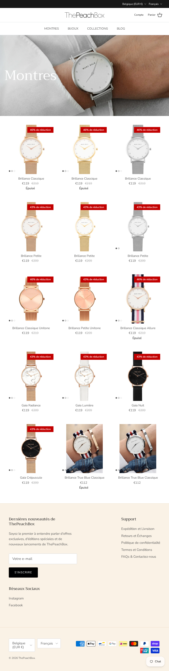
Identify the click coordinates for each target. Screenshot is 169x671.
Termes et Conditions (136, 550)
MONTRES (51, 29)
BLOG (121, 29)
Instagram (16, 598)
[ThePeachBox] (84, 15)
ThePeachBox (26, 658)
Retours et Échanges (136, 536)
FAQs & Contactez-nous (138, 556)
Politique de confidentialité (140, 542)
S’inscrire (23, 572)
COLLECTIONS (97, 29)
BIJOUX (73, 29)
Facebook (16, 605)
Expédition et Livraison (137, 529)
